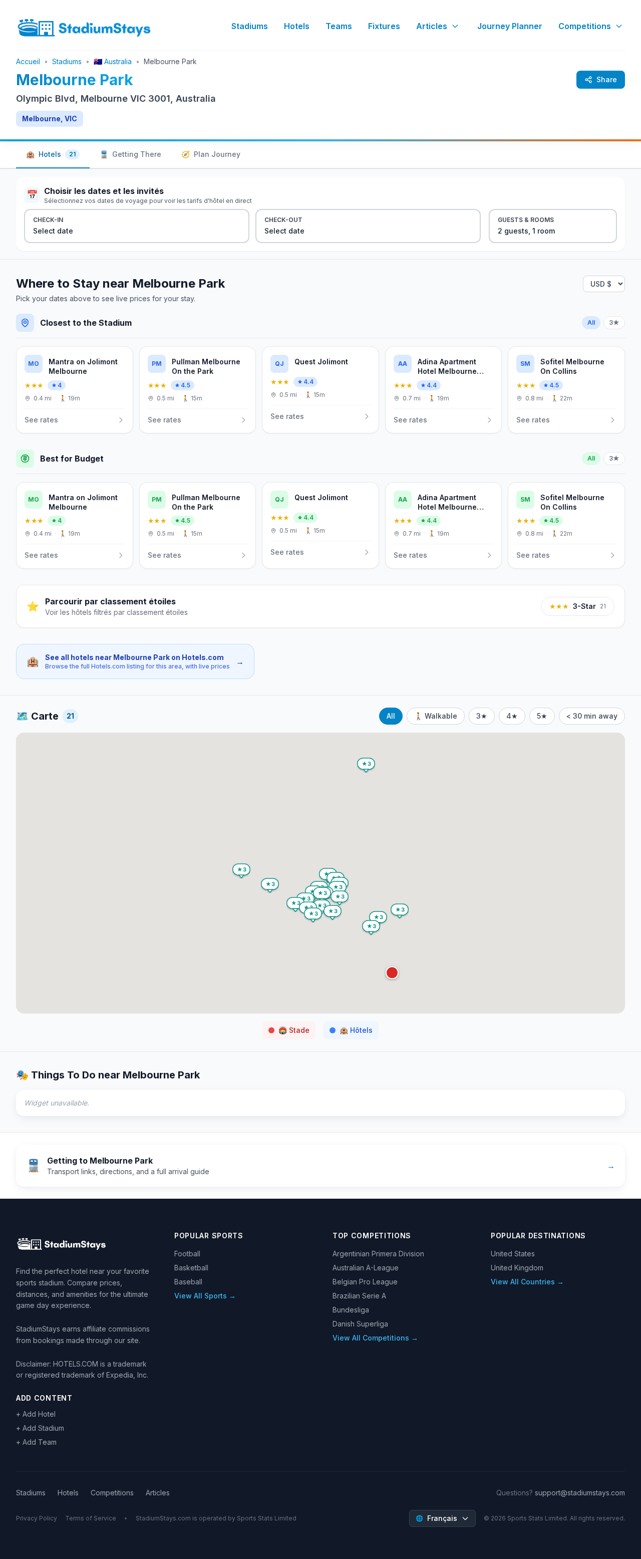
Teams (339, 26)
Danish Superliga (360, 1323)
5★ (542, 716)
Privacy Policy (36, 1518)
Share (606, 79)
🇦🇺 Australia (113, 61)
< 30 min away (591, 716)
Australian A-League (366, 1267)
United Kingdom (517, 1267)
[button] (392, 973)
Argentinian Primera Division (378, 1253)
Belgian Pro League (365, 1281)
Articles (431, 26)
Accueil (28, 61)
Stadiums (249, 26)
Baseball (188, 1281)
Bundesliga (351, 1309)
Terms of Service (90, 1518)
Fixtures (384, 26)
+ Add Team (36, 1442)
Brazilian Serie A (359, 1295)
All (591, 322)
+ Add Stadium (40, 1428)
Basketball (191, 1267)
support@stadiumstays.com (580, 1492)
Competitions (584, 26)
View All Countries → (527, 1281)
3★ (614, 322)
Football (187, 1253)
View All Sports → (205, 1295)
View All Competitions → (375, 1337)
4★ (512, 716)
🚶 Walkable (435, 716)
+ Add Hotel (36, 1414)
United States (513, 1253)
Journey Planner (509, 26)
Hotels (296, 26)
